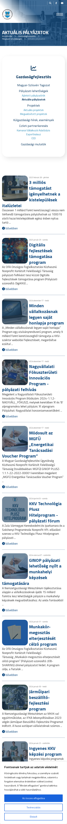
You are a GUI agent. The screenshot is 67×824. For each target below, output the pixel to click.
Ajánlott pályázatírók (33, 96)
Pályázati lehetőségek (12, 38)
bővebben (11, 228)
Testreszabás (34, 807)
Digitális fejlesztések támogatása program (40, 253)
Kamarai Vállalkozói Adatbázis (33, 130)
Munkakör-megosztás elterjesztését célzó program (43, 635)
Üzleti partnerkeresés (33, 125)
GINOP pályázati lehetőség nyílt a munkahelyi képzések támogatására (31, 572)
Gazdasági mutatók (33, 144)
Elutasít (33, 816)
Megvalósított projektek (33, 114)
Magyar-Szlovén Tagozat (33, 85)
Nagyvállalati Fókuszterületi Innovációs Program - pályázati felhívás (29, 378)
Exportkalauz (33, 134)
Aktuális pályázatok (33, 99)
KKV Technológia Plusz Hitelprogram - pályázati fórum (45, 512)
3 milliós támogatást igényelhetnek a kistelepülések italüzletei (31, 194)
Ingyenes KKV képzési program (45, 751)
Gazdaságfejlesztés (27, 36)
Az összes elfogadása (33, 798)
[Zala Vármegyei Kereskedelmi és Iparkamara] (7, 14)
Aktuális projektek (34, 110)
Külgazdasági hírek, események (33, 120)
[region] (33, 792)
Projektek (33, 105)
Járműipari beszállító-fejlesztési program (39, 700)
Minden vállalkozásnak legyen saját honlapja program (46, 314)
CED (33, 138)
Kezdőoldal (7, 36)
